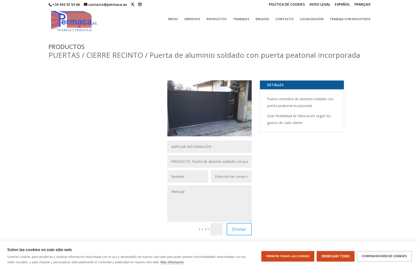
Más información (172, 262)
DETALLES (275, 84)
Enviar (239, 229)
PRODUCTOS (217, 19)
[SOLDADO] (209, 135)
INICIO (173, 19)
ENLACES (262, 19)
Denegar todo (336, 256)
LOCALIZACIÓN (311, 19)
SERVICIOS (192, 19)
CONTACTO (284, 19)
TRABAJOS (241, 19)
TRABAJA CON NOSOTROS (350, 19)
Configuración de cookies (384, 256)
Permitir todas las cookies (287, 256)
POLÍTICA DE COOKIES (287, 5)
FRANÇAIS (363, 5)
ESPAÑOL (342, 5)
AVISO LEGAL (319, 5)
